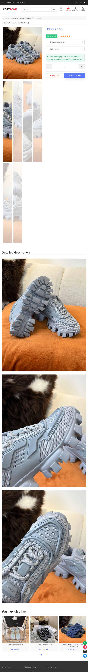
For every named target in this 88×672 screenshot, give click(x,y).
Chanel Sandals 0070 (44, 645)
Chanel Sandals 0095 (15, 645)
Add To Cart (75, 75)
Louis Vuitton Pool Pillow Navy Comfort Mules (72, 646)
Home (7, 18)
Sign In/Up (75, 10)
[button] (41, 654)
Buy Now (55, 75)
